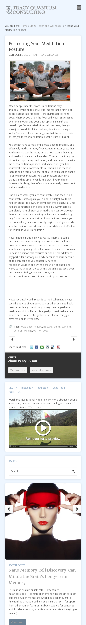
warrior (37, 330)
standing (66, 326)
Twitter (31, 347)
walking (28, 330)
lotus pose (27, 326)
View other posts (41, 370)
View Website (17, 370)
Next (77, 509)
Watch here (34, 407)
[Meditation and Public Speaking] (31, 13)
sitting (57, 326)
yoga (46, 330)
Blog (32, 26)
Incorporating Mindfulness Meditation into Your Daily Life (12, 339)
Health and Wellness (48, 26)
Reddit (47, 347)
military (38, 326)
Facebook (36, 347)
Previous (9, 509)
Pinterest (58, 347)
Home (24, 26)
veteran (18, 330)
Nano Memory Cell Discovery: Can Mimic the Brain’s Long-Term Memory (42, 576)
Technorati (42, 347)
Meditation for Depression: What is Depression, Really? (74, 339)
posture (47, 326)
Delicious (52, 347)
